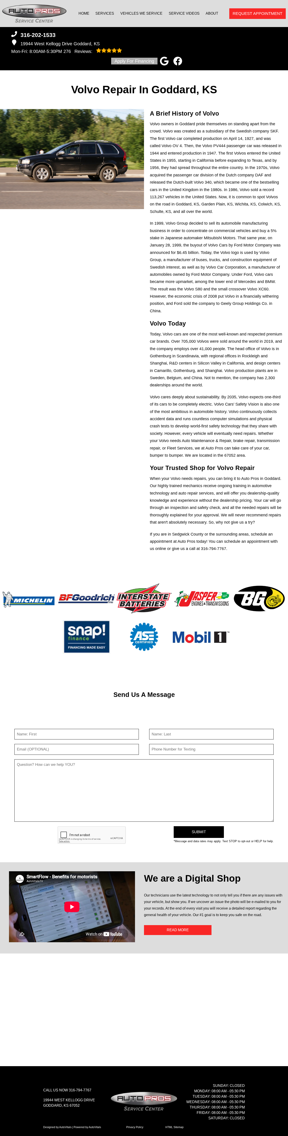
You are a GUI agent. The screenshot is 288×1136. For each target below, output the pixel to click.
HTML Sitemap (174, 1127)
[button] (164, 61)
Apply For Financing (134, 61)
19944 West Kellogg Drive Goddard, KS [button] (60, 43)
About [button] (212, 13)
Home (84, 13)
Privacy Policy (134, 1127)
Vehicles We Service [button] (141, 13)
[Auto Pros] (34, 14)
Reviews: (78, 51)
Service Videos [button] (184, 13)
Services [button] (104, 13)
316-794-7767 (213, 548)
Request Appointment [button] (257, 13)
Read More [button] (178, 930)
